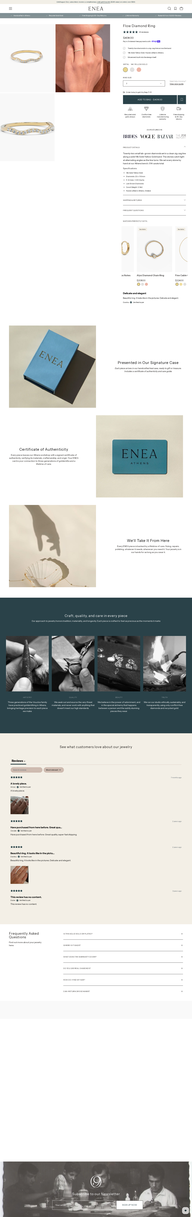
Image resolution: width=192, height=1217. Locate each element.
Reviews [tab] (18, 761)
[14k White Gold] (132, 69)
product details (131, 147)
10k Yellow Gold (180, 284)
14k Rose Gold (146, 284)
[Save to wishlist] (182, 99)
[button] (169, 8)
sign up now (129, 1205)
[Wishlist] (175, 8)
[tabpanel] (96, 838)
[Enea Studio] (96, 8)
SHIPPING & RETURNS (132, 200)
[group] (96, 2)
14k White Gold (142, 284)
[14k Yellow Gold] (125, 69)
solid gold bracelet (103, 2)
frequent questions (133, 210)
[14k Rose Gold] (139, 69)
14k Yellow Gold (138, 284)
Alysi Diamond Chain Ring (150, 275)
